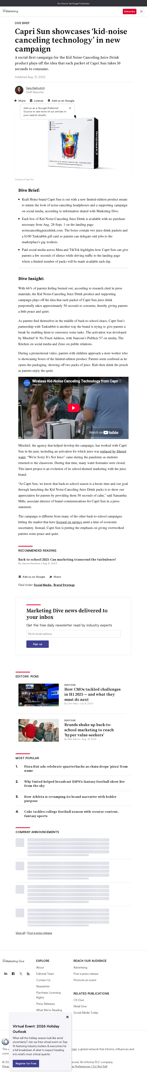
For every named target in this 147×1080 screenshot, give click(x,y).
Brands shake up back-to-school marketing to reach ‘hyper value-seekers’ (89, 730)
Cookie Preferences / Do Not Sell (86, 1066)
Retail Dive (80, 1006)
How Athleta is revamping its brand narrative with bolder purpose (70, 799)
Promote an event (85, 980)
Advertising (80, 967)
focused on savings (69, 522)
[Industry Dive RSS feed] (28, 974)
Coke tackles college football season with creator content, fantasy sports (71, 814)
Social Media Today (86, 1012)
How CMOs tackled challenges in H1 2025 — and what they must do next (92, 694)
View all (20, 933)
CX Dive (79, 1000)
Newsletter (43, 986)
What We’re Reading (49, 1010)
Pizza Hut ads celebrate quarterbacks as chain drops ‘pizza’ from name (76, 768)
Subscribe (129, 11)
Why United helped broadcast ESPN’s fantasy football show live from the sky (74, 783)
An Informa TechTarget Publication (74, 3)
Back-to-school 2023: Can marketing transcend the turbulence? (67, 559)
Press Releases (45, 1004)
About (40, 967)
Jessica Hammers (31, 563)
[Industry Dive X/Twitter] (20, 974)
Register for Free (26, 1063)
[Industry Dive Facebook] (13, 974)
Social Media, (43, 585)
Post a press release (39, 933)
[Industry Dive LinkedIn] (5, 974)
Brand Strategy (64, 585)
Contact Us (43, 980)
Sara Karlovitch (35, 88)
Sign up (37, 643)
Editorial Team (45, 974)
